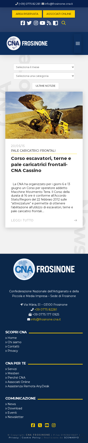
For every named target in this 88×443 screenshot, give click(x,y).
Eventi (12, 413)
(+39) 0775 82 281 (29, 3)
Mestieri (13, 373)
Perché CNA (16, 377)
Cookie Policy (31, 437)
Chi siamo (14, 342)
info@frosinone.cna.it (59, 3)
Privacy (13, 351)
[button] (64, 23)
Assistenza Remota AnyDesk (28, 386)
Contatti (13, 346)
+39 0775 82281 (45, 309)
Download (15, 408)
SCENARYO (71, 437)
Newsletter (16, 417)
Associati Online (19, 382)
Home (12, 338)
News (12, 404)
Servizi (12, 369)
